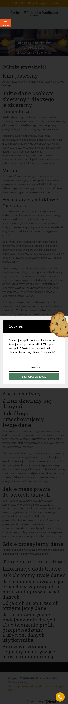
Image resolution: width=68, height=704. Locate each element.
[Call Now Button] (60, 697)
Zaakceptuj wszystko (34, 376)
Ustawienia (34, 367)
